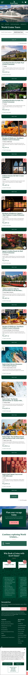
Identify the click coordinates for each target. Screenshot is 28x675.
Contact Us (20, 623)
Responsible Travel (22, 637)
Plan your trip (14, 522)
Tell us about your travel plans (22, 2)
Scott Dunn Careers (22, 635)
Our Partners (20, 633)
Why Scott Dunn (21, 627)
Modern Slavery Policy (6, 621)
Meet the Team (21, 629)
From (3, 70)
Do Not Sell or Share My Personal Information (13, 669)
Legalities (3, 635)
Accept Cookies (7, 663)
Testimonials (20, 641)
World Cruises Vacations (6, 32)
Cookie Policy (4, 627)
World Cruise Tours (18, 32)
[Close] (24, 649)
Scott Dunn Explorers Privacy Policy (7, 632)
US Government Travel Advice (7, 637)
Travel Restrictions (22, 625)
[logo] (14, 2)
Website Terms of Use (6, 625)
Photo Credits (21, 631)
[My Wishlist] (25, 3)
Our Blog (20, 643)
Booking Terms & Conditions (7, 623)
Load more (14, 496)
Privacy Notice (15, 614)
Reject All (18, 663)
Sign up (23, 608)
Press (19, 639)
